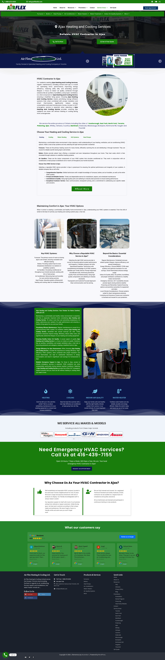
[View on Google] (31, 547)
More (126, 14)
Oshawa (117, 630)
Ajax (116, 625)
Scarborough (119, 620)
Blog (116, 591)
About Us (62, 8)
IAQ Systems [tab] (75, 137)
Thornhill (118, 647)
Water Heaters (82, 14)
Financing (118, 601)
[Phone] (5, 655)
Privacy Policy (119, 589)
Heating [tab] (41, 137)
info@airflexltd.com (61, 589)
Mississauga (118, 637)
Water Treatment (95, 14)
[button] (72, 8)
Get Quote (113, 8)
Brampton (118, 640)
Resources (71, 8)
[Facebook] (33, 657)
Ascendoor (85, 655)
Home (55, 8)
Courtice (117, 632)
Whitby (117, 628)
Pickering (118, 623)
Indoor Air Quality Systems (113, 14)
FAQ (116, 584)
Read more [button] (33, 559)
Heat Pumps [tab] (87, 137)
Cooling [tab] (50, 137)
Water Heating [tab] (62, 137)
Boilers (48, 14)
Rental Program (119, 599)
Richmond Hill (119, 642)
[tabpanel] (82, 167)
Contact (92, 8)
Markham (118, 618)
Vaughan (117, 644)
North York (118, 613)
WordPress (101, 655)
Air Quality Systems (89, 591)
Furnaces (40, 14)
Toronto (117, 611)
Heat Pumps (57, 14)
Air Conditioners (69, 14)
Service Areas (101, 8)
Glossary (117, 587)
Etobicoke (118, 635)
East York (118, 616)
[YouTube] (25, 657)
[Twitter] (29, 657)
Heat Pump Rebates (121, 604)
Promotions (82, 8)
